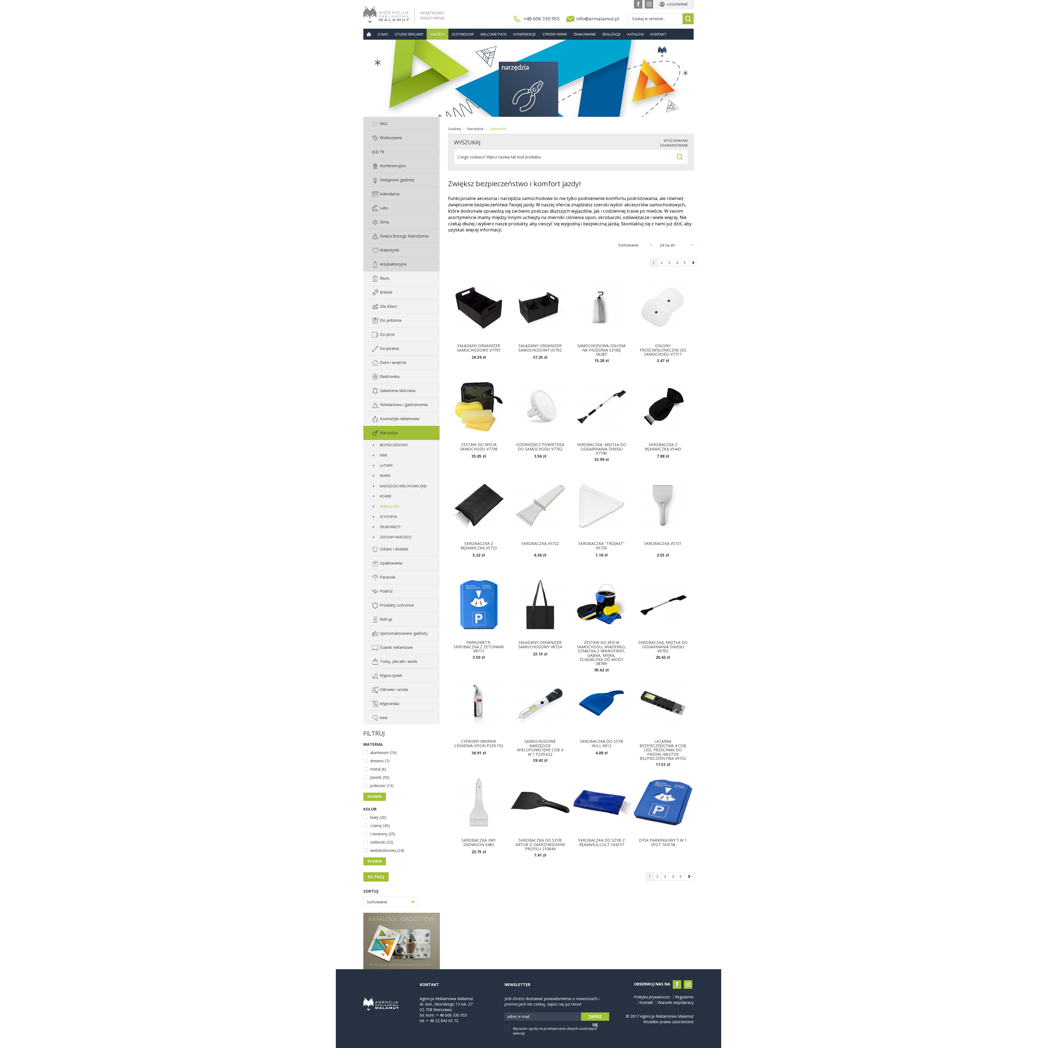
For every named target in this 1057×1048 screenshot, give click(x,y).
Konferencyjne (393, 165)
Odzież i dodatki (394, 549)
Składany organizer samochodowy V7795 (478, 347)
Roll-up (386, 619)
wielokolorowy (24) (387, 850)
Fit (382, 151)
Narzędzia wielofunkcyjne (403, 486)
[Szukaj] (688, 18)
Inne (383, 455)
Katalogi (635, 34)
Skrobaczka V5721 (663, 543)
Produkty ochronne (397, 605)
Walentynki (389, 250)
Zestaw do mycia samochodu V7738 (478, 446)
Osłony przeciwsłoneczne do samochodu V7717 (663, 350)
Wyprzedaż (389, 703)
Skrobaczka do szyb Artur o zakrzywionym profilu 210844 (540, 844)
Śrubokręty (390, 527)
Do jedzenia (390, 320)
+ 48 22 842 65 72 (442, 1020)
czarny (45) (380, 825)
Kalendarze (390, 193)
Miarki (385, 475)
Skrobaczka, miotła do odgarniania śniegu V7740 (601, 449)
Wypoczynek (391, 675)
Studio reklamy (409, 34)
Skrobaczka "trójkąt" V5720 (601, 545)
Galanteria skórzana (397, 390)
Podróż (386, 591)
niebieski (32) (381, 842)
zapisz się (595, 1017)
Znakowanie (584, 34)
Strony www (555, 34)
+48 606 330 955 (542, 18)
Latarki (386, 465)
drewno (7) (379, 760)
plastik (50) (379, 777)
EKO (384, 123)
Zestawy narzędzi (396, 537)
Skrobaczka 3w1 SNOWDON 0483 (479, 842)
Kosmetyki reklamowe (399, 418)
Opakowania (391, 563)
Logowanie (677, 4)
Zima (384, 222)
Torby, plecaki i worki (398, 661)
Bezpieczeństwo (394, 445)
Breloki (386, 292)
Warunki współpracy (676, 1002)
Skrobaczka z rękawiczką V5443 (663, 446)
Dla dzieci (388, 306)
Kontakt (658, 34)
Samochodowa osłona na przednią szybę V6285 (601, 350)
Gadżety (437, 34)
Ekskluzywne (391, 137)
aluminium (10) (383, 752)
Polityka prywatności (652, 997)
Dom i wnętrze (393, 362)
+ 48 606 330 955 (451, 1015)
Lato (384, 207)
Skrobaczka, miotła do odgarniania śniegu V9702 (663, 646)
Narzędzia (389, 432)
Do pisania (389, 348)
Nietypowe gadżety (397, 179)
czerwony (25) (382, 833)
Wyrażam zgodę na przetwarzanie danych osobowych (555, 1031)
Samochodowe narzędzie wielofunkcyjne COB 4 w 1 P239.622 (540, 748)
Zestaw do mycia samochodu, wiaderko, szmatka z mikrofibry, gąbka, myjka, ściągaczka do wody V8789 (601, 653)
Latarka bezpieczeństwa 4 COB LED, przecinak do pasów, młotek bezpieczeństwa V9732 (662, 750)
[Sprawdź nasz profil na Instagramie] (649, 4)
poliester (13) (382, 785)
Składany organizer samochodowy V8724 (540, 644)
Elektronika (389, 376)
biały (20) (378, 817)
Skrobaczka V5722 (540, 543)
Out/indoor (463, 34)
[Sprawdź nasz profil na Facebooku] (638, 4)
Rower (385, 496)
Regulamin (684, 997)
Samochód (389, 506)
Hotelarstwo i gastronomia (404, 404)
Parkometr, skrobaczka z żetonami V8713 (479, 646)
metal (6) (378, 769)
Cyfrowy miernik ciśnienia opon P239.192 (478, 743)
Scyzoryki (388, 516)
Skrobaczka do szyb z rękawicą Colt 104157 (601, 842)
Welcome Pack (493, 34)
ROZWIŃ (374, 796)
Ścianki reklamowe (396, 647)
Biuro (384, 278)
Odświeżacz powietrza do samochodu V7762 (540, 446)
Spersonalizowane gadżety (403, 633)
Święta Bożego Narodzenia (404, 236)
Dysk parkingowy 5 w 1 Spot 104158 (663, 842)
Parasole (388, 577)
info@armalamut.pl (597, 18)
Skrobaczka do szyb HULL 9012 (601, 743)
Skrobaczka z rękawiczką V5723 (479, 545)
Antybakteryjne (393, 264)
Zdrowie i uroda (394, 689)
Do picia (387, 334)
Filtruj (376, 876)
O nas (383, 34)
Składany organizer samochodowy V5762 (540, 347)
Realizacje (612, 34)
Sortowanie (377, 901)
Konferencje (524, 34)
